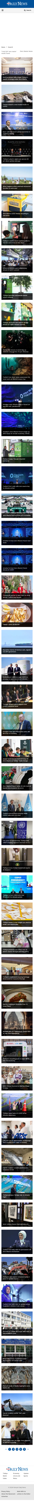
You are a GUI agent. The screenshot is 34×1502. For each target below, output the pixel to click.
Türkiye (5, 1473)
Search (10, 47)
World (5, 1476)
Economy (16, 1473)
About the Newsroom (8, 1494)
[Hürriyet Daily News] (17, 4)
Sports (26, 1476)
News (3, 47)
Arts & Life (16, 1476)
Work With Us (21, 1491)
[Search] (25, 10)
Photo (15, 1478)
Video (5, 1478)
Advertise (4, 1496)
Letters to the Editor (23, 1494)
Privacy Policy (5, 1491)
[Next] (28, 1449)
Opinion (26, 1473)
